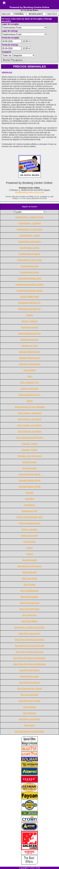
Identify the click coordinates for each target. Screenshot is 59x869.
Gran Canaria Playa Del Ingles (29, 437)
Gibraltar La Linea (29, 346)
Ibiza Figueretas (29, 615)
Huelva (29, 548)
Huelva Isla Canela (29, 535)
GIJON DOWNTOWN (29, 297)
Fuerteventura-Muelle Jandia (29, 290)
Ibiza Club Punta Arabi (29, 603)
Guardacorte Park (29, 511)
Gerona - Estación (29, 321)
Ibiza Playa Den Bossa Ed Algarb (29, 639)
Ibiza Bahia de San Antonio (30, 566)
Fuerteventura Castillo (29, 248)
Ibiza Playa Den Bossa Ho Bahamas (29, 658)
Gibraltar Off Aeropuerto (29, 352)
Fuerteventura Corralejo (29, 254)
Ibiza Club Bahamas (29, 590)
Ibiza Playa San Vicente (29, 701)
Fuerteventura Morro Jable (29, 278)
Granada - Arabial (29, 444)
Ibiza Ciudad (29, 584)
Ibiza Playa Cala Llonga (29, 633)
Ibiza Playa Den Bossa (30, 670)
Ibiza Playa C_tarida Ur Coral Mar (30, 627)
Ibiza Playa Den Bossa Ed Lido (29, 652)
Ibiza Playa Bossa (30, 621)
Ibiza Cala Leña (29, 572)
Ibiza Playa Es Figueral (29, 682)
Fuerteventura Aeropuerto (29, 241)
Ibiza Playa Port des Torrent (29, 688)
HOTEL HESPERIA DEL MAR (29, 517)
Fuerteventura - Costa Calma (29, 229)
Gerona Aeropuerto (29, 327)
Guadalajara (29, 505)
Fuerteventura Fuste (30, 266)
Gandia (29, 315)
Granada (29, 493)
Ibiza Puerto (29, 725)
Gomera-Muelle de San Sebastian (29, 407)
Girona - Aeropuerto (29, 388)
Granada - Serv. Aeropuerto (29, 456)
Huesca (29, 554)
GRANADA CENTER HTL (29, 303)
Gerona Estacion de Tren (29, 333)
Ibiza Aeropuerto (29, 560)
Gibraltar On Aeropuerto (29, 364)
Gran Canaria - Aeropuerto (29, 413)
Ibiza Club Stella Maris (29, 609)
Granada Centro (29, 462)
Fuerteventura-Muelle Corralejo (30, 284)
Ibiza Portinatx (29, 707)
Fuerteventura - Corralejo (29, 223)
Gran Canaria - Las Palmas (29, 425)
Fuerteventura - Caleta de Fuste (29, 217)
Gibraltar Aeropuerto (29, 339)
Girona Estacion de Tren (29, 395)
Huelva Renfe (29, 541)
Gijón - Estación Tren (29, 382)
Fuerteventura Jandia (29, 272)
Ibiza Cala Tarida (29, 578)
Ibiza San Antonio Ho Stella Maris (29, 731)
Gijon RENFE (30, 370)
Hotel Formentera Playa (29, 523)
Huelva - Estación (29, 529)
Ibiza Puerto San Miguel (29, 719)
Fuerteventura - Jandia (30, 235)
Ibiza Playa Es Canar (29, 676)
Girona (30, 401)
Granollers (29, 499)
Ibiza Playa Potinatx (29, 695)
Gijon (29, 376)
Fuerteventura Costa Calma (29, 260)
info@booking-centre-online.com (29, 192)
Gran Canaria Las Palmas (29, 431)
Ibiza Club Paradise (29, 597)
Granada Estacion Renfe (29, 474)
